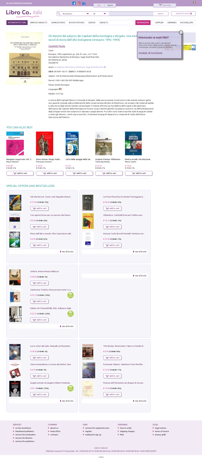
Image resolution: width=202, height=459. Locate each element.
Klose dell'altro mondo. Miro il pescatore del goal (52, 233)
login (99, 5)
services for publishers (24, 441)
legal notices (160, 428)
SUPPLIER (159, 23)
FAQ (122, 435)
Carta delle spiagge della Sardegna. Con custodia (87, 159)
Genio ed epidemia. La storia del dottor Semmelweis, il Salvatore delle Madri (65, 364)
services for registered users (97, 428)
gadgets (103, 23)
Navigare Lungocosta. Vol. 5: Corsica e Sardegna (27, 159)
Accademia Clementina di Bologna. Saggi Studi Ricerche (79, 67)
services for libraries (23, 438)
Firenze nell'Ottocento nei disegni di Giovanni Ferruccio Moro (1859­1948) (136, 383)
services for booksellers (25, 435)
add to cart (22, 173)
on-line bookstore (23, 428)
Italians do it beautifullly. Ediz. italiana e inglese (51, 308)
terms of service (162, 431)
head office (55, 431)
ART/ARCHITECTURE (17, 23)
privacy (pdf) (160, 435)
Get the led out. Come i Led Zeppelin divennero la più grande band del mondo (66, 197)
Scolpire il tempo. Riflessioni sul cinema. (113, 159)
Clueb (50, 50)
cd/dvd (91, 23)
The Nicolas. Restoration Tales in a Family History (125, 346)
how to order (126, 428)
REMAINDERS (143, 23)
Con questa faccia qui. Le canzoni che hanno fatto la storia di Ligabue (61, 215)
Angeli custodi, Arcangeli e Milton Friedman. (50, 383)
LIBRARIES (171, 23)
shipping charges (127, 431)
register (110, 5)
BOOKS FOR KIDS (76, 23)
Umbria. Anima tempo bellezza (44, 271)
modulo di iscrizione (150, 52)
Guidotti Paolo (56, 46)
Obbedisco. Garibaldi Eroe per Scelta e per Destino (126, 215)
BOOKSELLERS (186, 23)
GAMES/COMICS (58, 23)
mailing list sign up (93, 435)
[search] (160, 14)
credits (101, 457)
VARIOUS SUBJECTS (38, 23)
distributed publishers (24, 431)
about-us (54, 428)
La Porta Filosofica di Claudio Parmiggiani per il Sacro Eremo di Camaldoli (137, 197)
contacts (54, 435)
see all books (67, 252)
